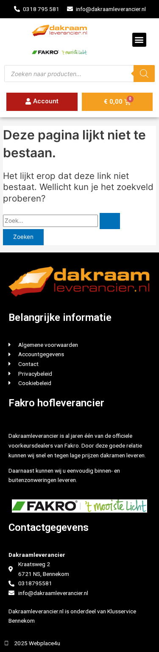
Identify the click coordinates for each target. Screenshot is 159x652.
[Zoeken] (144, 73)
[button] (139, 40)
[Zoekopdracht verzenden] (110, 221)
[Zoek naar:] (61, 220)
